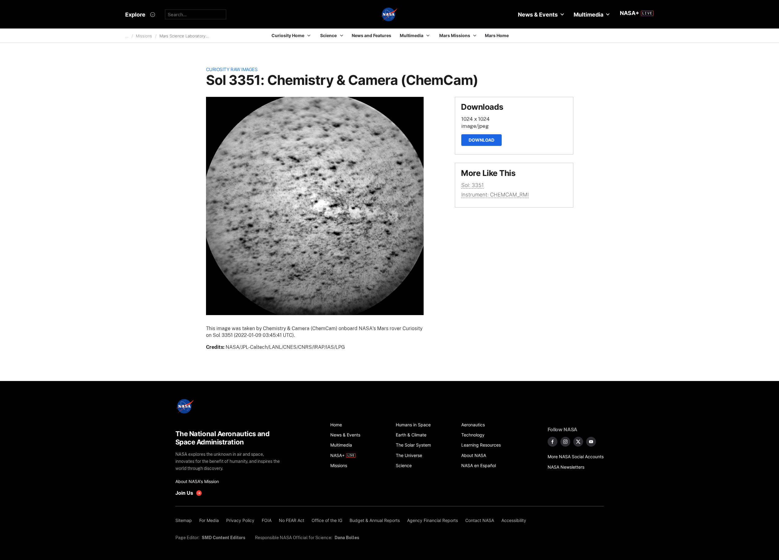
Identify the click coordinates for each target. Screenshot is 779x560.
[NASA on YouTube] (591, 442)
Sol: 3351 (472, 185)
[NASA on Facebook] (552, 442)
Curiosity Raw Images (232, 69)
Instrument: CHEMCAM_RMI (495, 195)
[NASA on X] (578, 442)
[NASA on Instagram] (565, 442)
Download (481, 140)
